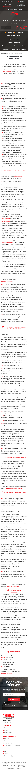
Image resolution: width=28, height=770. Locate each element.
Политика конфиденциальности (14, 488)
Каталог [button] (5, 20)
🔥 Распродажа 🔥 (10, 32)
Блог (5, 751)
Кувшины (16, 45)
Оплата (6, 730)
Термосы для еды (14, 39)
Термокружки (11, 35)
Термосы (20, 32)
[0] (24, 27)
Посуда (24, 45)
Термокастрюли (6, 45)
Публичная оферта (8, 743)
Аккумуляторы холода (14, 42)
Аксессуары (5, 49)
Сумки (19, 35)
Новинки (22, 20)
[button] (7, 6)
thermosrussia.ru (7, 71)
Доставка (6, 728)
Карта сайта (7, 740)
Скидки (6, 753)
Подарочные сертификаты (18, 49)
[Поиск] (2, 27)
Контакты (14, 23)
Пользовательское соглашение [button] (12, 745)
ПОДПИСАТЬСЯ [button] (14, 699)
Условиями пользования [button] (19, 704)
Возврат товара (8, 732)
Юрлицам (14, 20)
